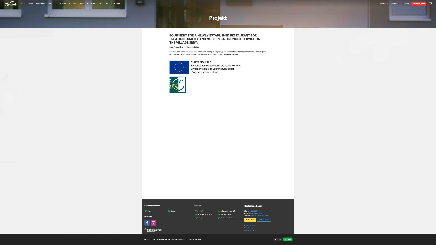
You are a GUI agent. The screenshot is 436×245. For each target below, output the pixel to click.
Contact (406, 3)
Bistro (82, 3)
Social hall (73, 3)
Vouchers (384, 3)
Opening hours (264, 220)
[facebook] (147, 223)
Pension (63, 3)
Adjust (278, 239)
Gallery (117, 3)
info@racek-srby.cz (255, 213)
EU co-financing (249, 225)
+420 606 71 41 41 (255, 211)
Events (109, 3)
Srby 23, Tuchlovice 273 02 (260, 215)
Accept (288, 239)
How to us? (91, 3)
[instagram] (153, 223)
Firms (101, 3)
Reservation (395, 3)
